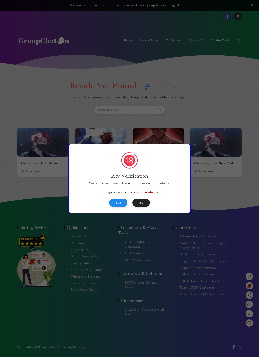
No (141, 202)
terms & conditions (145, 192)
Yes (118, 202)
